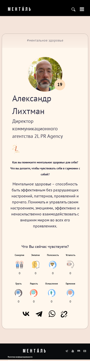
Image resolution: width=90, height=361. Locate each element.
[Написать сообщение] (85, 350)
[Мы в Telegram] (67, 350)
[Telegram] (39, 314)
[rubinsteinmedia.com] (79, 350)
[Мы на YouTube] (73, 350)
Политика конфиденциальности (20, 357)
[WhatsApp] (52, 314)
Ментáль (16, 9)
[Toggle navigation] (81, 9)
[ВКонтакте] (26, 314)
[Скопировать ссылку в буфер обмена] (64, 314)
